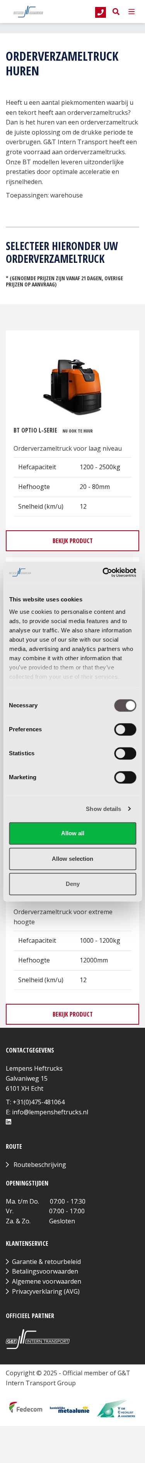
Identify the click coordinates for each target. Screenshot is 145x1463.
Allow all (72, 833)
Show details (103, 809)
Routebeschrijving (40, 1164)
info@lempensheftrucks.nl (50, 1112)
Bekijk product (73, 540)
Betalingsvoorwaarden (45, 1271)
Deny (73, 884)
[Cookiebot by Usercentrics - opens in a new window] (103, 572)
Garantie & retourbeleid (46, 1261)
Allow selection (72, 858)
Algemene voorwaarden (46, 1281)
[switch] (125, 729)
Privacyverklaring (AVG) (46, 1291)
